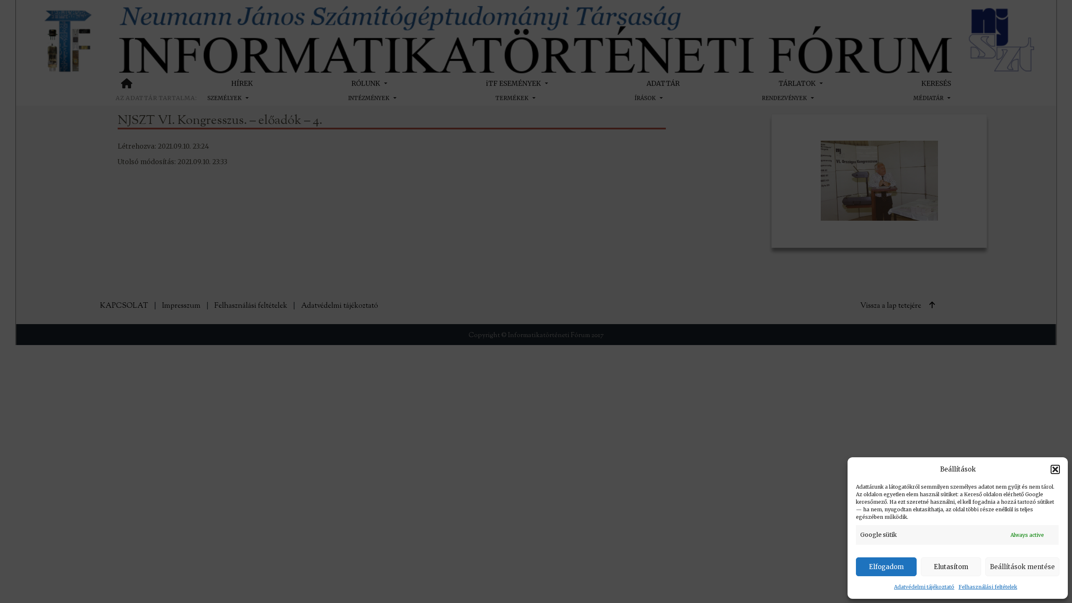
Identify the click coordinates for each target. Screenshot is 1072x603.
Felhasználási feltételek (988, 587)
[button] (1055, 469)
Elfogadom (886, 567)
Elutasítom (951, 567)
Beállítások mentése (1022, 567)
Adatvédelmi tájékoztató (924, 587)
